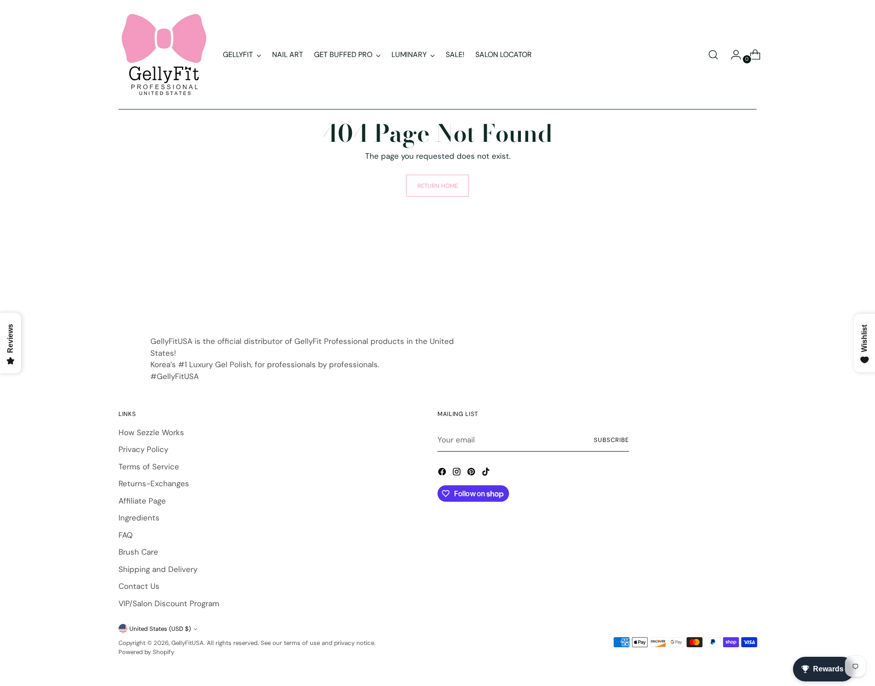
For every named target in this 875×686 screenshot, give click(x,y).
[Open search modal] (713, 55)
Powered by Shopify (146, 652)
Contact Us (139, 586)
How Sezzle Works (151, 432)
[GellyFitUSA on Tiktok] (486, 473)
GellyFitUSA (187, 643)
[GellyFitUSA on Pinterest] (472, 473)
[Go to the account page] (732, 55)
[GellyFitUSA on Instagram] (457, 473)
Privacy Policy (143, 449)
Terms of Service (148, 467)
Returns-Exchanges (153, 483)
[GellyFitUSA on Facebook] (443, 473)
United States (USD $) (160, 629)
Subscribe (611, 440)
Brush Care (138, 552)
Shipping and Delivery (157, 569)
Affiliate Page (142, 501)
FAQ (125, 535)
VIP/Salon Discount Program (168, 603)
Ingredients (139, 518)
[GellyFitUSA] (164, 54)
